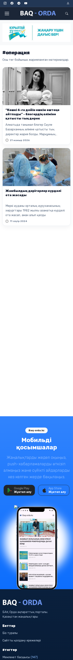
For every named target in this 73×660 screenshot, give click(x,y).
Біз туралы (10, 633)
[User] (68, 3)
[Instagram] (5, 3)
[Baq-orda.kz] (36, 602)
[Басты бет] (38, 13)
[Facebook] (12, 3)
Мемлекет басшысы (20, 657)
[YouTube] (25, 3)
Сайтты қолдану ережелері (21, 640)
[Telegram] (18, 3)
